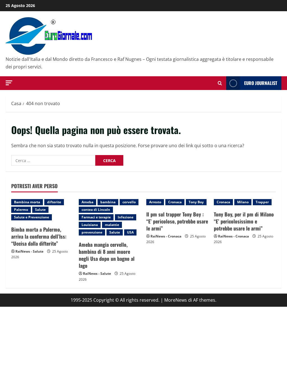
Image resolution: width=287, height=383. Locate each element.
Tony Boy (196, 202)
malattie (112, 224)
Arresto (155, 202)
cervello (129, 202)
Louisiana (90, 224)
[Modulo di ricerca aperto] (220, 83)
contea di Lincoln (96, 209)
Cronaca (175, 202)
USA (130, 232)
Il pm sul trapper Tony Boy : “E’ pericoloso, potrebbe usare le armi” (177, 221)
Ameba (87, 202)
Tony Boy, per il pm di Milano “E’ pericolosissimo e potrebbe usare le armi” (244, 221)
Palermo (21, 209)
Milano (243, 202)
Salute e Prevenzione (31, 217)
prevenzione (92, 232)
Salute (40, 209)
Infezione (125, 217)
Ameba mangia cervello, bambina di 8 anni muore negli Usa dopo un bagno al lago (107, 255)
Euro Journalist (260, 83)
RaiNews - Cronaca (166, 236)
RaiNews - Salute (29, 251)
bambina (107, 202)
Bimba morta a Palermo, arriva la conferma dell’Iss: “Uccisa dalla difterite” (38, 236)
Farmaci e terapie (96, 217)
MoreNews (175, 300)
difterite (54, 202)
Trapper (262, 202)
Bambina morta (27, 202)
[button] (9, 82)
